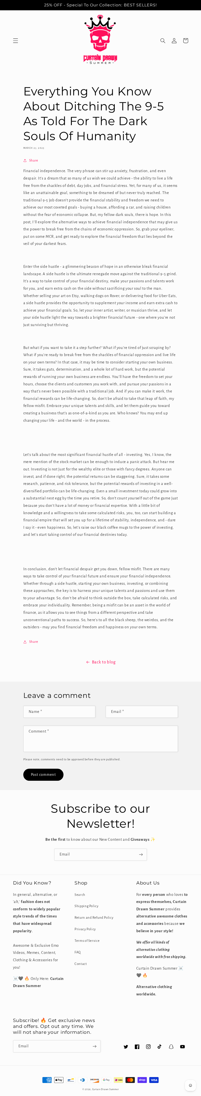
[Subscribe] (141, 855)
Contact (81, 964)
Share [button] (33, 160)
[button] (15, 40)
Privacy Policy (85, 929)
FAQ (78, 952)
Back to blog (104, 662)
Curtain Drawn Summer (105, 1089)
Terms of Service (87, 941)
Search (80, 895)
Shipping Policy (86, 906)
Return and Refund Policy (94, 917)
